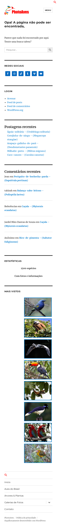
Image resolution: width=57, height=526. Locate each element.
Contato (9, 509)
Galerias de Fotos (13, 502)
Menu (48, 10)
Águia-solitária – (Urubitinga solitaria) (28, 131)
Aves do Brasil (12, 489)
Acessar (11, 98)
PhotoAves (9, 518)
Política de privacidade (26, 518)
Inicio (7, 482)
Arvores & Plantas (14, 495)
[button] (55, 2)
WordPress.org (15, 110)
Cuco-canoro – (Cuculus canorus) (25, 154)
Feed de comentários (18, 106)
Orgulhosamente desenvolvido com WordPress (25, 521)
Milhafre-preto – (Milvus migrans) (26, 151)
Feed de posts (14, 102)
